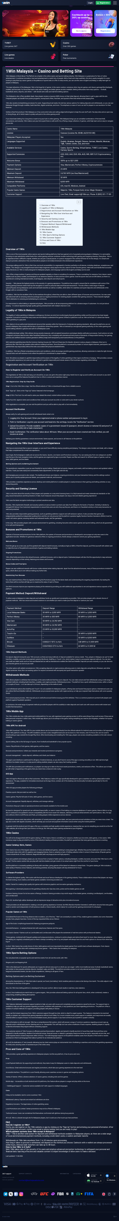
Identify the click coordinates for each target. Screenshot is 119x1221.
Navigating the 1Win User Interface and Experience (56, 215)
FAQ (43, 243)
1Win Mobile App (48, 230)
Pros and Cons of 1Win (51, 240)
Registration (106, 31)
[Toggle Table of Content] (77, 202)
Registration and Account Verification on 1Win (59, 211)
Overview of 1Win (48, 205)
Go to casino (81, 31)
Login (90, 3)
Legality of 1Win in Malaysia (52, 208)
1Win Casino (47, 232)
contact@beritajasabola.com (31, 1180)
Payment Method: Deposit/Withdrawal (56, 224)
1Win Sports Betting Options (53, 235)
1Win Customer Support (51, 238)
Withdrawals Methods (50, 227)
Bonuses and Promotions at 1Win (54, 222)
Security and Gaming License (52, 219)
